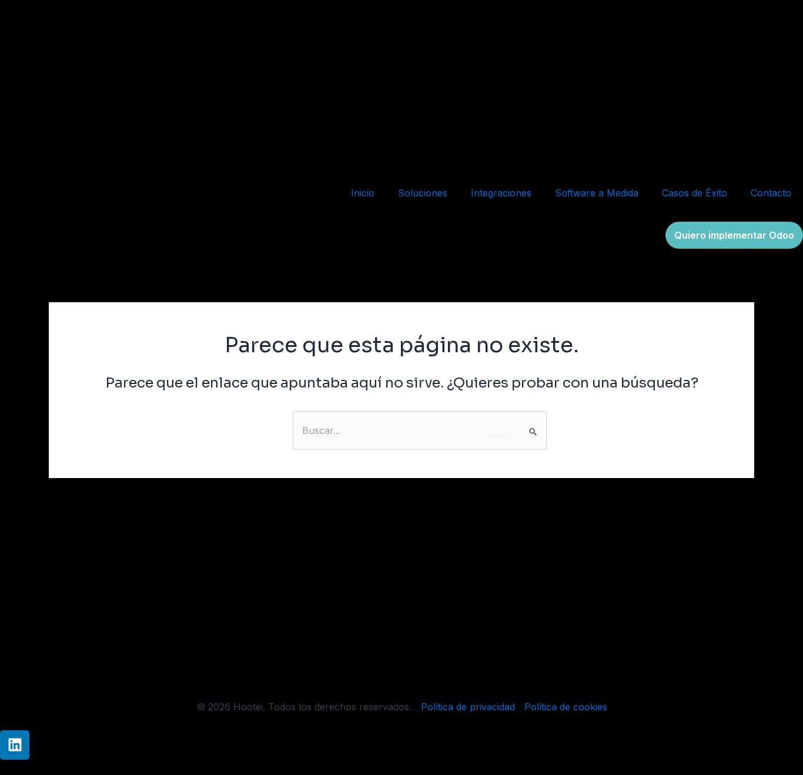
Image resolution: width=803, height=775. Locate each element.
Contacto (771, 193)
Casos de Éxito (694, 193)
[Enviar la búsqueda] (533, 431)
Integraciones (501, 193)
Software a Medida (596, 193)
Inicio (362, 193)
